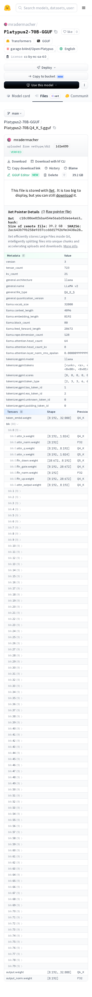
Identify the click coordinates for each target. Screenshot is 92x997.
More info (71, 246)
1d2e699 (62, 146)
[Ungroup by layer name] (21, 411)
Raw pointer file (58, 212)
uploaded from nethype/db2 (28, 146)
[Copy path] (54, 127)
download (64, 195)
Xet (52, 190)
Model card (21, 95)
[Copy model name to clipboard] (55, 31)
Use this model (42, 85)
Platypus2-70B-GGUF (28, 31)
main (15, 113)
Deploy (47, 67)
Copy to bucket (48, 76)
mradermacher (22, 24)
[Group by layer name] (23, 255)
